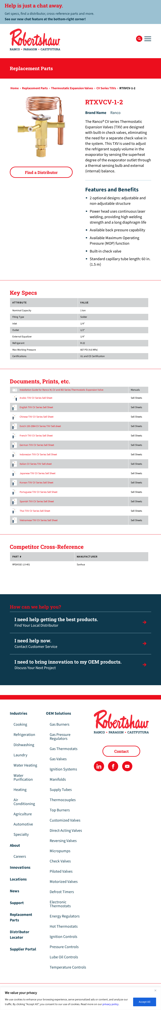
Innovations (20, 867)
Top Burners (60, 810)
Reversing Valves (63, 841)
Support (17, 903)
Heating (20, 789)
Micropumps (60, 851)
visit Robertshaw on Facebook (113, 766)
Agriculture (23, 814)
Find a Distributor (41, 172)
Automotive (23, 824)
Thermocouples (63, 800)
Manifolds (58, 779)
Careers (20, 856)
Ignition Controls (63, 936)
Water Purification (23, 777)
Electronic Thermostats (60, 904)
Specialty (21, 834)
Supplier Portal (23, 949)
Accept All (144, 1002)
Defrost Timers (62, 892)
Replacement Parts (21, 917)
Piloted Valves (61, 871)
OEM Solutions (58, 713)
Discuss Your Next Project (68, 665)
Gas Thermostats (63, 749)
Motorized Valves (64, 881)
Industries (18, 713)
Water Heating (25, 765)
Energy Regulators (65, 916)
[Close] (157, 990)
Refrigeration (24, 734)
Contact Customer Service (36, 643)
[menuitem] (139, 38)
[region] (80, 998)
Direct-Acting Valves (66, 830)
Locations (18, 879)
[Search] (139, 39)
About (15, 845)
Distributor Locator (19, 934)
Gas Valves (58, 759)
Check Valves (60, 861)
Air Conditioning (24, 802)
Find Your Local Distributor (56, 622)
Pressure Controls (64, 947)
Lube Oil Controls (64, 957)
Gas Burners (59, 724)
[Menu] (146, 38)
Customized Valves (65, 820)
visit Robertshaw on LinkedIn (99, 766)
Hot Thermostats (64, 926)
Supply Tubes (61, 789)
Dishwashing (24, 745)
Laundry (20, 755)
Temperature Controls (68, 967)
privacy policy (110, 1004)
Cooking (20, 724)
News (14, 891)
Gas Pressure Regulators (60, 736)
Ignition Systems (63, 769)
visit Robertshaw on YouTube (127, 766)
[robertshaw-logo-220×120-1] (35, 39)
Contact (121, 751)
